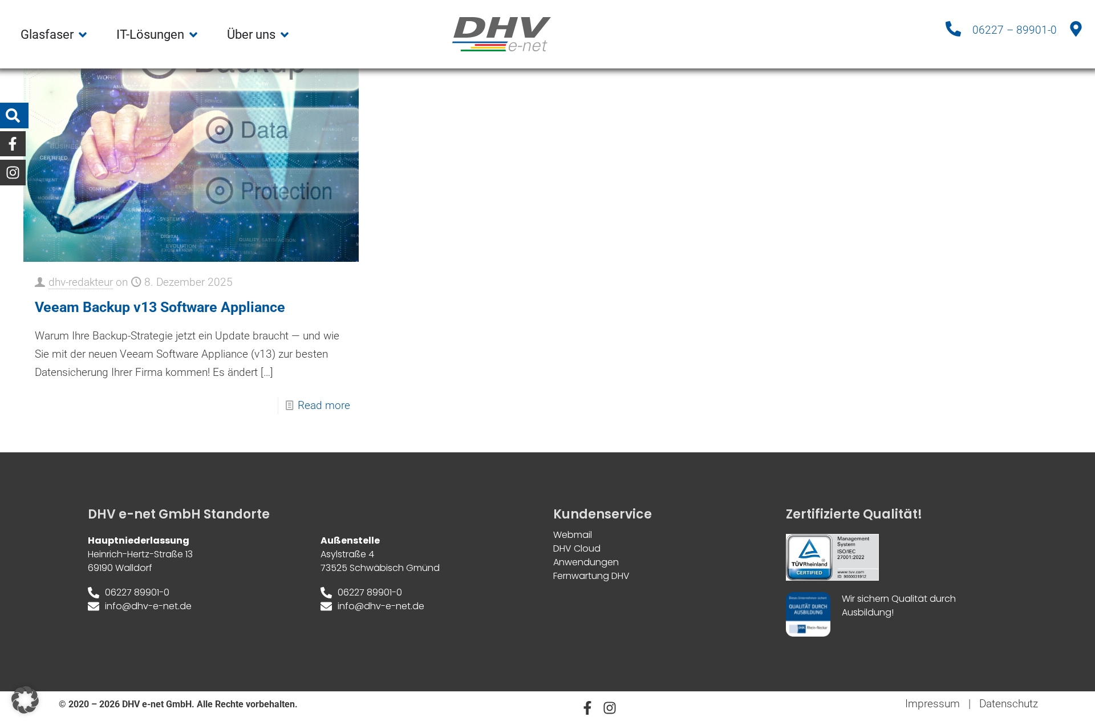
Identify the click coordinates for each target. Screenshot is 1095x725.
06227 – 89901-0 (1014, 30)
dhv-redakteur (80, 282)
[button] (25, 700)
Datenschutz (1008, 703)
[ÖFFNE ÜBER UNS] (284, 34)
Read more (324, 405)
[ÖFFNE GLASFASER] (82, 34)
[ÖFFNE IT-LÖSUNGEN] (193, 34)
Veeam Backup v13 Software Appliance (160, 307)
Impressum (932, 703)
